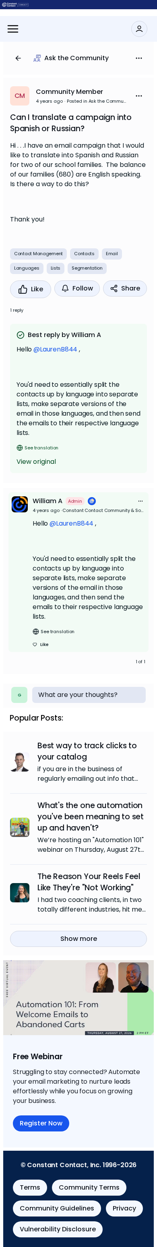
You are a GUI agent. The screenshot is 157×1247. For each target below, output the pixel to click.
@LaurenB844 (55, 349)
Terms (30, 1187)
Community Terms (89, 1187)
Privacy (124, 1208)
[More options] (140, 501)
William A (47, 501)
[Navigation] (12, 28)
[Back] (18, 58)
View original (36, 461)
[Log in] (139, 29)
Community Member (69, 91)
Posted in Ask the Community (97, 101)
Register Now (41, 1123)
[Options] (139, 58)
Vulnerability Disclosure (58, 1229)
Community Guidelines (57, 1208)
